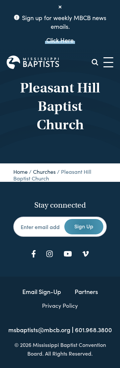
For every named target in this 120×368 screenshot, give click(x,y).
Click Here (60, 40)
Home (20, 171)
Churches (44, 171)
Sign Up (83, 226)
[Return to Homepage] (33, 62)
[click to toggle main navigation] (108, 62)
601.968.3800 (93, 330)
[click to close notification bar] (60, 7)
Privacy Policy (60, 305)
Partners (86, 291)
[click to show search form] (95, 62)
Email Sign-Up (41, 291)
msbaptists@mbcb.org (39, 330)
